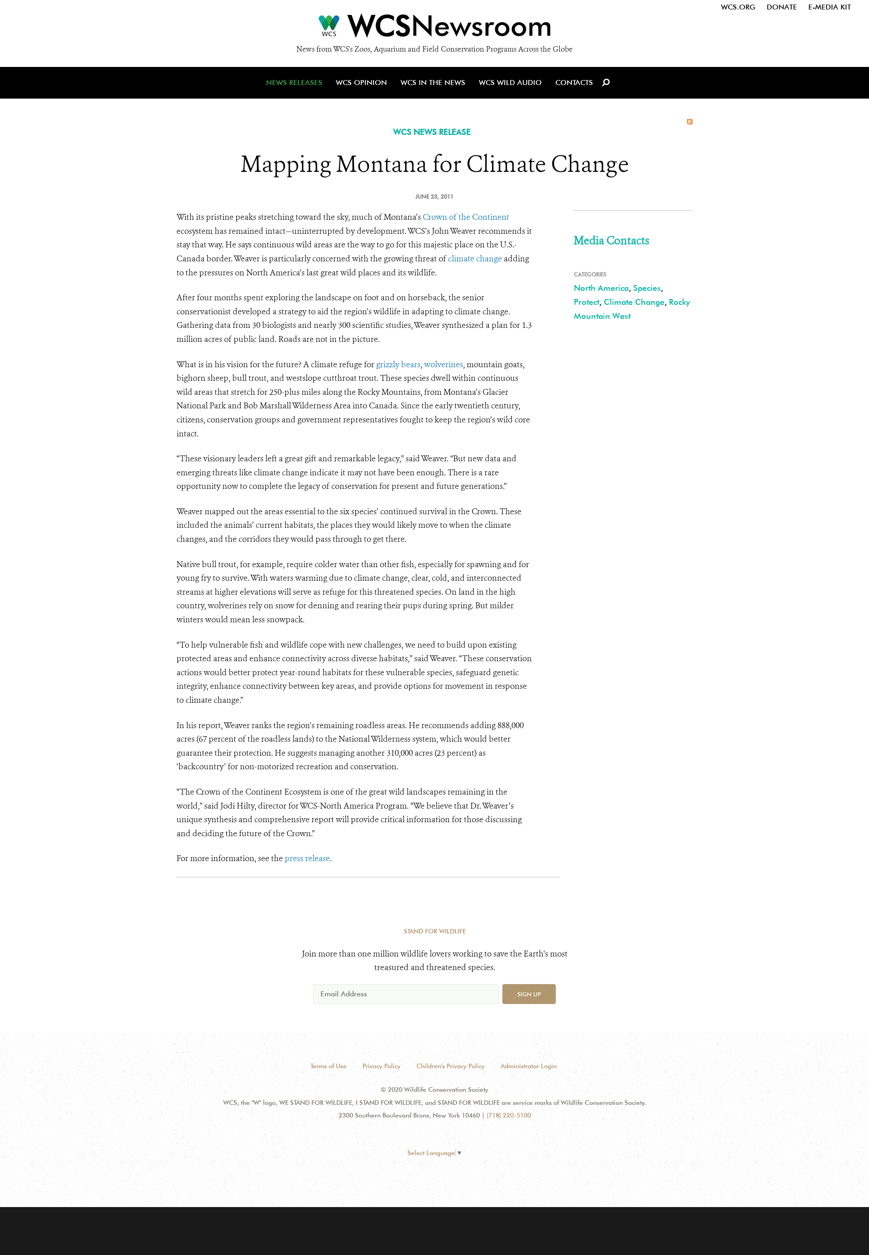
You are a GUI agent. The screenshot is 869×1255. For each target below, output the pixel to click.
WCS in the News (433, 82)
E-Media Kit (829, 7)
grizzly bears (398, 364)
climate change (475, 258)
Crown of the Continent (466, 217)
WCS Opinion (361, 82)
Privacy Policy (382, 1066)
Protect (586, 302)
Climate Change (634, 302)
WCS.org (738, 7)
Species (647, 288)
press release (307, 858)
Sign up (529, 994)
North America (601, 288)
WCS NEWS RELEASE (432, 132)
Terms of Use (328, 1066)
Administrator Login (529, 1066)
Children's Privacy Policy (450, 1066)
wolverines (443, 364)
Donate (782, 7)
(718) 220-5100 (509, 1115)
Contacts (574, 82)
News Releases (294, 82)
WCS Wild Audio (510, 82)
